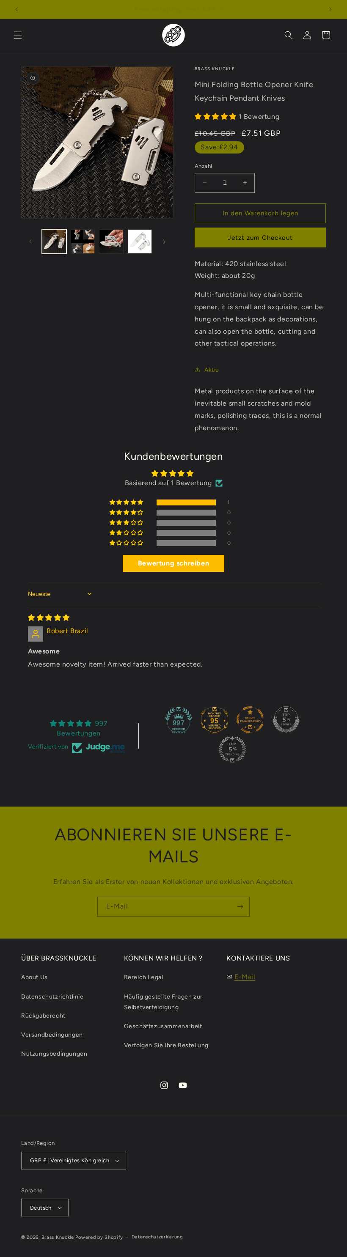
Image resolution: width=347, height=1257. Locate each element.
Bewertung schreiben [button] (173, 563)
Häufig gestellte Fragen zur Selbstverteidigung (163, 1002)
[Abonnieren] (240, 907)
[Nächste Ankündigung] (330, 9)
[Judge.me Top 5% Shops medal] (286, 719)
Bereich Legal (143, 977)
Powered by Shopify (99, 1237)
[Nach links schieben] (30, 241)
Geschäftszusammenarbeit (163, 1026)
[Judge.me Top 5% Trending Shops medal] (232, 749)
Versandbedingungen (52, 1034)
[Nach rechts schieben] (164, 241)
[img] (49, 618)
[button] (17, 35)
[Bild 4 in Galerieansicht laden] (140, 241)
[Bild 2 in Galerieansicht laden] (83, 241)
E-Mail (245, 977)
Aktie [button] (211, 369)
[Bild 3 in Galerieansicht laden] (111, 241)
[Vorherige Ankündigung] (16, 9)
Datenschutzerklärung (157, 1237)
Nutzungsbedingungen (54, 1053)
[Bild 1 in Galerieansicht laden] (54, 241)
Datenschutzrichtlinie (52, 996)
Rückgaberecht (43, 1015)
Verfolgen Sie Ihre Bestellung (166, 1045)
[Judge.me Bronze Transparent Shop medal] (250, 719)
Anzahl (203, 166)
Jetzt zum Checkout (260, 238)
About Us (34, 977)
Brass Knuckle (57, 1237)
